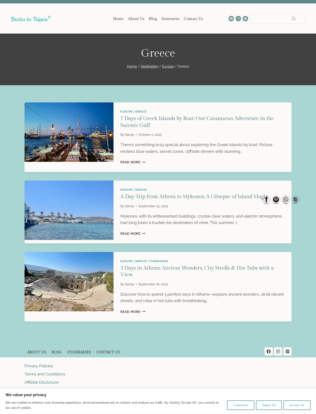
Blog (153, 18)
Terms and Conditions (45, 374)
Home (118, 18)
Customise (240, 405)
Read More (133, 162)
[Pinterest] (245, 18)
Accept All (297, 405)
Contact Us (193, 18)
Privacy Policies (39, 365)
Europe (126, 111)
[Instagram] (238, 18)
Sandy (129, 135)
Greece (141, 111)
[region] (158, 401)
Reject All (269, 405)
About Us (136, 18)
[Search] (294, 18)
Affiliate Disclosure (42, 382)
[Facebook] (231, 18)
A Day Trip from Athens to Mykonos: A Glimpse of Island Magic (194, 197)
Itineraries (170, 18)
